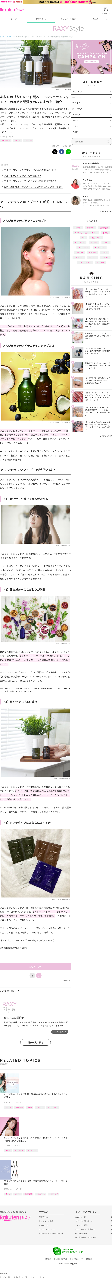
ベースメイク (78, 97)
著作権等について (76, 1259)
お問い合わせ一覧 (20, 1277)
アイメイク (77, 103)
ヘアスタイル (19, 1150)
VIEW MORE (106, 211)
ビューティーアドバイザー (49, 1233)
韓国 (83, 237)
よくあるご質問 (81, 1225)
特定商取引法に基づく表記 (85, 1237)
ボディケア (77, 108)
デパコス (92, 257)
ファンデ (105, 257)
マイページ (43, 1225)
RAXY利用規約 (81, 1233)
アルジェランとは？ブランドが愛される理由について (30, 170)
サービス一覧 (5, 1277)
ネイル (75, 120)
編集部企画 (19, 1107)
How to (8, 1150)
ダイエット (79, 257)
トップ (13, 19)
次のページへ (35, 966)
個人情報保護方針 (60, 1259)
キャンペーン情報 (68, 19)
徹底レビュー (6, 140)
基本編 (30, 1107)
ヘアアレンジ (32, 1150)
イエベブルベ (99, 247)
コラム (75, 126)
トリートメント (53, 1107)
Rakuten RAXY (12, 10)
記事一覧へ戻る (35, 1042)
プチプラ (79, 252)
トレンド (94, 242)
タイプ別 (17, 140)
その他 (75, 132)
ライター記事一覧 (59, 1032)
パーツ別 (92, 252)
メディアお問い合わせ (84, 1221)
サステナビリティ (37, 1277)
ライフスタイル (85, 262)
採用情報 (89, 1259)
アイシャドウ (79, 242)
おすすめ (8, 1107)
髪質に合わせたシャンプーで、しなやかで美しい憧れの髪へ (33, 186)
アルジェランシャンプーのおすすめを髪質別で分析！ (30, 181)
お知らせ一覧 (80, 1217)
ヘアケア (10, 137)
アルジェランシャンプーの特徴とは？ (22, 175)
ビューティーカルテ (47, 1229)
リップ (106, 242)
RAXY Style (41, 19)
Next (66, 980)
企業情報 (48, 1259)
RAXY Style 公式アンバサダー (86, 232)
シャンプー (28, 140)
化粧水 (104, 252)
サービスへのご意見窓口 (85, 1229)
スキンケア (77, 91)
